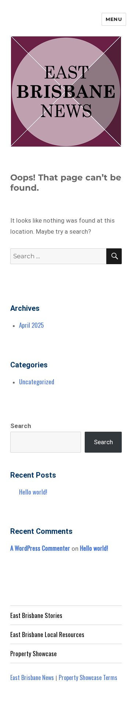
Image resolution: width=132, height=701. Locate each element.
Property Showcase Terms (88, 677)
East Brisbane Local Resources (47, 634)
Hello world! (33, 491)
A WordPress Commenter (40, 548)
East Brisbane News (32, 677)
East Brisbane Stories (36, 615)
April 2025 (31, 325)
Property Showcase (33, 653)
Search (20, 425)
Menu (114, 19)
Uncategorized (36, 381)
